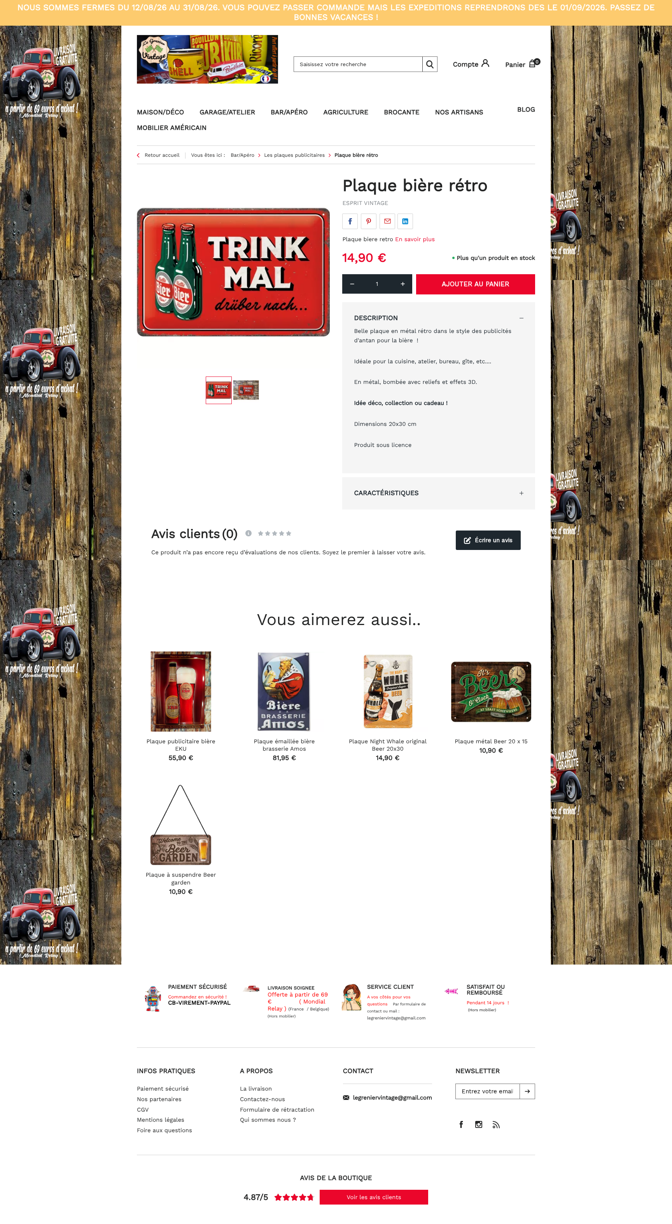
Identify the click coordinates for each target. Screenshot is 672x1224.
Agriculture (346, 112)
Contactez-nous (262, 1099)
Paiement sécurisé (163, 1088)
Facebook (350, 221)
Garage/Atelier (227, 112)
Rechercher (429, 64)
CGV (143, 1109)
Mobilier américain (171, 128)
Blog (526, 110)
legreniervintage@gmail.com (392, 1097)
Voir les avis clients (374, 1197)
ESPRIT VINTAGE (365, 203)
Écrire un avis (494, 540)
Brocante (402, 112)
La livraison (256, 1088)
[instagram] (479, 1124)
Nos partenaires (159, 1099)
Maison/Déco (160, 112)
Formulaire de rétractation (277, 1109)
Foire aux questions (164, 1130)
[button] (527, 1091)
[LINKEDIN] (405, 221)
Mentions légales (160, 1119)
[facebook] (461, 1124)
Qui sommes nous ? (268, 1119)
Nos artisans (459, 112)
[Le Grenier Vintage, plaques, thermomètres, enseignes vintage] (207, 64)
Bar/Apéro (289, 112)
